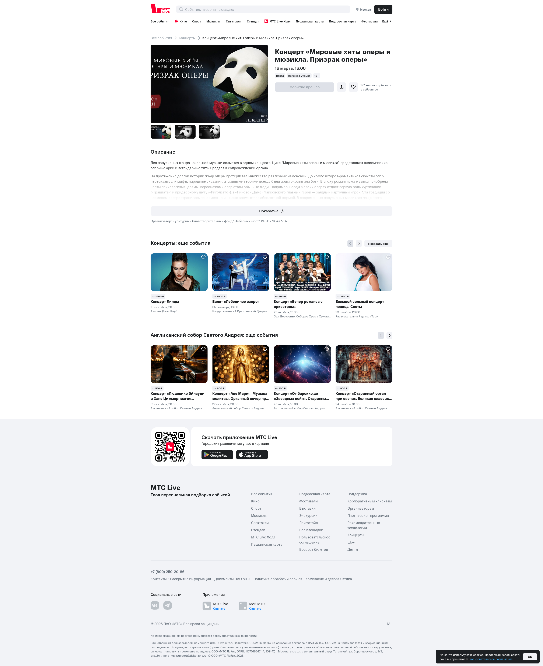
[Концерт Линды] (179, 272)
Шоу (351, 542)
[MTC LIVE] (161, 8)
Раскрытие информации (190, 578)
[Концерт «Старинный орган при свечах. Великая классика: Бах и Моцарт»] (364, 364)
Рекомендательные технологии (363, 525)
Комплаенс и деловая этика (328, 578)
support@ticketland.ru (192, 655)
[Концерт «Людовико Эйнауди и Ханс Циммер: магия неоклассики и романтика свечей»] (179, 364)
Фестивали (369, 21)
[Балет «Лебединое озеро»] (240, 272)
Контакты (159, 578)
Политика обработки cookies (277, 578)
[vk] (155, 605)
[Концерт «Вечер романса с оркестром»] (302, 272)
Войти (383, 9)
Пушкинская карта (310, 21)
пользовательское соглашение (491, 659)
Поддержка (357, 493)
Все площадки (311, 529)
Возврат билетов (313, 549)
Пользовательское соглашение (314, 539)
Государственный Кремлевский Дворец (239, 311)
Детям (352, 549)
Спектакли (234, 21)
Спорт (196, 21)
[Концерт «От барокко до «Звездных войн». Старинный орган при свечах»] (302, 364)
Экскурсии (308, 515)
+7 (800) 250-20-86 (168, 571)
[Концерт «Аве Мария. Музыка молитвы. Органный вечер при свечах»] (240, 364)
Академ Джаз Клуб (164, 311)
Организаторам (360, 508)
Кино (183, 21)
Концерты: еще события (180, 243)
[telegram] (167, 605)
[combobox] (267, 9)
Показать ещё (271, 210)
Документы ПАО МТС (232, 578)
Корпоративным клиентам (369, 500)
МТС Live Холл (280, 21)
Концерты (187, 37)
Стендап (253, 21)
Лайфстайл (308, 522)
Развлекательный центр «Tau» (357, 316)
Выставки (307, 508)
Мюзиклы (213, 21)
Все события (160, 21)
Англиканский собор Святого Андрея (176, 408)
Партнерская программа (368, 515)
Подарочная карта (342, 21)
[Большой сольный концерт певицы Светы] (364, 272)
